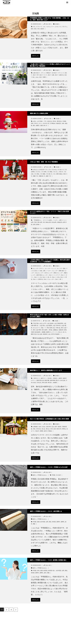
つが (44, 26)
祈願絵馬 (59, 222)
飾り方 (45, 125)
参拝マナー (44, 378)
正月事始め (53, 123)
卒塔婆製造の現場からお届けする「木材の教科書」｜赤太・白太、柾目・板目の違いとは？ (49, 18)
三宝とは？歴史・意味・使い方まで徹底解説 (44, 162)
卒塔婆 (53, 475)
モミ (60, 26)
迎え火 (60, 332)
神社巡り (50, 382)
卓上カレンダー (39, 273)
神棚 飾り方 (42, 176)
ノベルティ (55, 220)
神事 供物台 (59, 174)
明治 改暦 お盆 (51, 327)
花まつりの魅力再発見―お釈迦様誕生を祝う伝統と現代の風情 (49, 419)
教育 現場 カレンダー (42, 275)
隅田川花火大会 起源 (36, 334)
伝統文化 (49, 121)
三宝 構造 (49, 171)
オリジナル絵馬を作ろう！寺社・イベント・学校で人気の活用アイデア (49, 212)
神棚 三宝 (35, 176)
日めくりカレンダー (49, 279)
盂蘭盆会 (55, 330)
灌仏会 (48, 429)
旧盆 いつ (43, 327)
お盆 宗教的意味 (58, 323)
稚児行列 (59, 429)
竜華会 (64, 429)
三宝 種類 (42, 174)
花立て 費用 (42, 77)
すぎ (34, 26)
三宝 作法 (54, 169)
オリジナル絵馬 (47, 220)
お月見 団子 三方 (43, 169)
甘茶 (51, 429)
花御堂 (41, 431)
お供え (34, 121)
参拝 (56, 426)
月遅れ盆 (57, 327)
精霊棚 (43, 332)
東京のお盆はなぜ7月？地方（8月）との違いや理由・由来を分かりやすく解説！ (49, 315)
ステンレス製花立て (46, 73)
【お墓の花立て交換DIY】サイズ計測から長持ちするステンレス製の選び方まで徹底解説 (50, 65)
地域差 (59, 426)
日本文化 (39, 382)
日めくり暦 (58, 279)
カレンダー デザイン (38, 268)
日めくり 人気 (38, 277)
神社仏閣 (44, 382)
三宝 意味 (43, 171)
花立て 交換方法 (59, 75)
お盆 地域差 (50, 323)
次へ (16, 610)
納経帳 (55, 382)
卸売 (38, 570)
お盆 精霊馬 (49, 325)
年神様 (64, 121)
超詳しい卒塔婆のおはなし (40, 475)
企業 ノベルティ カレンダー (50, 270)
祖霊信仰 (61, 330)
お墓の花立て (36, 73)
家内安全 (59, 121)
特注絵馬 (53, 222)
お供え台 (35, 169)
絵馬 (47, 521)
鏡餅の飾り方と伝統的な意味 (39, 113)
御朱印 (60, 378)
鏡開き (38, 125)
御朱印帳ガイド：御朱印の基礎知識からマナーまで (46, 370)
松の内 (45, 123)
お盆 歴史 (42, 325)
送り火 (64, 332)
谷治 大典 (48, 24)
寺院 (34, 429)
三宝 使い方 (60, 169)
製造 (50, 521)
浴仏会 (43, 429)
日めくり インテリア (54, 275)
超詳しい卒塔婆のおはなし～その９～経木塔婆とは (46, 511)
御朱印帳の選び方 (55, 380)
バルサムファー (50, 26)
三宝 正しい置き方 (58, 171)
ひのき (57, 26)
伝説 (52, 426)
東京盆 (50, 330)
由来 (63, 123)
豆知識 (57, 24)
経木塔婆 (42, 521)
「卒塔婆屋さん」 (37, 220)
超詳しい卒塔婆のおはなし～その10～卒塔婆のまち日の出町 (49, 467)
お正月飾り (40, 121)
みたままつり (36, 327)
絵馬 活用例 (36, 224)
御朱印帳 (46, 380)
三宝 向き (37, 171)
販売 (45, 572)
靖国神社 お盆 (46, 334)
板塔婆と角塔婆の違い (49, 570)
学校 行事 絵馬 (38, 222)
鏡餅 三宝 (48, 176)
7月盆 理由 (36, 323)
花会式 (37, 431)
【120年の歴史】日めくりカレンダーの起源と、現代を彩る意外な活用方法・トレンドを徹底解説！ (50, 260)
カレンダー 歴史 (61, 268)
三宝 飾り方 (49, 174)
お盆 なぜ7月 (42, 323)
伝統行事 (48, 426)
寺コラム (64, 26)
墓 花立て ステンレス (58, 73)
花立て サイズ (43, 75)
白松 (38, 28)
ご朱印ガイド (36, 378)
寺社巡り (50, 378)
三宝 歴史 (36, 174)
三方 (54, 174)
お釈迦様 (35, 426)
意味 (32, 123)
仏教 (39, 426)
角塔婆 (54, 521)
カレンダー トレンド (50, 268)
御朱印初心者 (40, 380)
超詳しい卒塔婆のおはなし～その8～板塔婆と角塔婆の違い (48, 560)
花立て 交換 (51, 75)
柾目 (35, 28)
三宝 (45, 121)
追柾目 (42, 28)
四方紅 (54, 121)
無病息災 (58, 123)
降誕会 (50, 431)
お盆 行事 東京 (57, 325)
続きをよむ (35, 55)
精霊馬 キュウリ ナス (52, 332)
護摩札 (62, 521)
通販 (34, 524)
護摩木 (58, 521)
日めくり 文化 (56, 277)
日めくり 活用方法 (38, 279)
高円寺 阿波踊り (55, 334)
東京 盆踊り (45, 330)
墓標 (38, 521)
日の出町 (58, 475)
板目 (32, 28)
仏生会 (43, 426)
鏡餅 (41, 125)
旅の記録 (62, 380)
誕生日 (46, 431)
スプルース (39, 26)
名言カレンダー (48, 273)
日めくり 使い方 (46, 277)
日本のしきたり (38, 123)
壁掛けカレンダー (58, 273)
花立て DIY (36, 75)
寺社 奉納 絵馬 (47, 222)
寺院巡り (55, 378)
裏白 (34, 125)
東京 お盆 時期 (37, 330)
